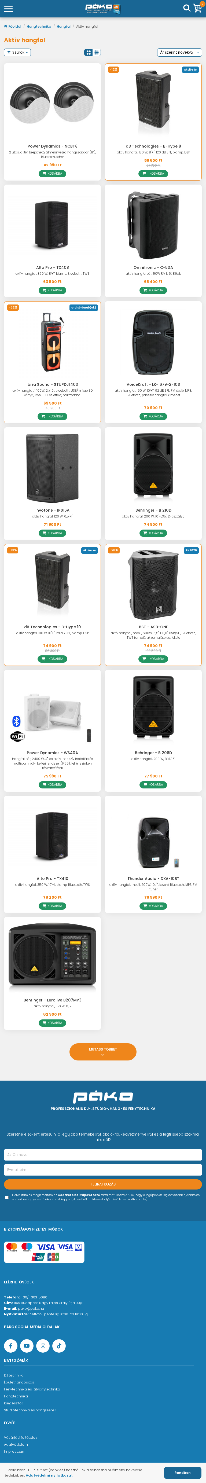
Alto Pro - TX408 (52, 267)
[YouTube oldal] (27, 1346)
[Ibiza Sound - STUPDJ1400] (52, 342)
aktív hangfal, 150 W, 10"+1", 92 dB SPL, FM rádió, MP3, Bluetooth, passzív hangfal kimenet (153, 392)
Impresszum (14, 1451)
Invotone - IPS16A (52, 510)
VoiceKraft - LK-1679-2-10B (153, 384)
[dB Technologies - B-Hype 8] (153, 104)
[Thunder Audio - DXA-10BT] (153, 836)
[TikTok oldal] (59, 1346)
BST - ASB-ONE (153, 627)
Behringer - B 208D (153, 752)
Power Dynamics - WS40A (52, 752)
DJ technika (14, 1375)
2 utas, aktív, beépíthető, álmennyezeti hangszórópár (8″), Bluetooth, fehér (52, 154)
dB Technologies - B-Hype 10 (52, 627)
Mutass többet (103, 1049)
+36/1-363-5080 (34, 1297)
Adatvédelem (16, 1444)
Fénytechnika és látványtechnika (32, 1389)
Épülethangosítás (19, 1382)
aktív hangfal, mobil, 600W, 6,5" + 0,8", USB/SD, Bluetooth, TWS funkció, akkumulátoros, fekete (153, 635)
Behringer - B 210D (153, 510)
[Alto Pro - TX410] (52, 836)
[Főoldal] (103, 9)
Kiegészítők (13, 1403)
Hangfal (64, 26)
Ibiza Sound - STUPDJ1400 (52, 384)
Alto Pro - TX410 (52, 878)
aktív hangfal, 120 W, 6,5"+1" (52, 516)
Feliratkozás (103, 1184)
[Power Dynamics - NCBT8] (52, 104)
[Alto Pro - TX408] (52, 225)
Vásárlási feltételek (20, 1437)
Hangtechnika (39, 26)
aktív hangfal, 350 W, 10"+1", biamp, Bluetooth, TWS (52, 885)
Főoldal (15, 26)
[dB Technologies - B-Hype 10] (52, 585)
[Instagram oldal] (43, 1346)
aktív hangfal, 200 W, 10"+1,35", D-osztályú (153, 516)
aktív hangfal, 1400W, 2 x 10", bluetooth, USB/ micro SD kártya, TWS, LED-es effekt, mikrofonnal (53, 392)
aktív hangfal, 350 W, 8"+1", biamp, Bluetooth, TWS (52, 273)
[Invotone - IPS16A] (52, 468)
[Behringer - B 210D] (153, 468)
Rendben (183, 1472)
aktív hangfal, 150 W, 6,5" (52, 1006)
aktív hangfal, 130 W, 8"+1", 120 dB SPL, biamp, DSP (153, 152)
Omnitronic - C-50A (153, 267)
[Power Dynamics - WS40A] (52, 710)
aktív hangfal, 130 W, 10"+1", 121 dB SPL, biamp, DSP (52, 633)
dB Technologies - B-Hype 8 (153, 146)
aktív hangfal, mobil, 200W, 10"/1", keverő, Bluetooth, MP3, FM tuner (153, 887)
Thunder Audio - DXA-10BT (153, 878)
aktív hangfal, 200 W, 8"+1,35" (153, 759)
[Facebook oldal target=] (10, 1346)
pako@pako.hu (31, 1308)
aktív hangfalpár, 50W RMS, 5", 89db (153, 273)
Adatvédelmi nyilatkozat (49, 1475)
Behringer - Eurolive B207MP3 (53, 1000)
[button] (88, 52)
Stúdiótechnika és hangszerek (30, 1410)
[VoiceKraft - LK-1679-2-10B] (153, 342)
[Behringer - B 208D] (153, 710)
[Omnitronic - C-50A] (153, 225)
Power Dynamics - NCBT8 (53, 146)
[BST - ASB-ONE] (153, 585)
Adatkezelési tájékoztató (79, 1195)
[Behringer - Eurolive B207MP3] (52, 958)
